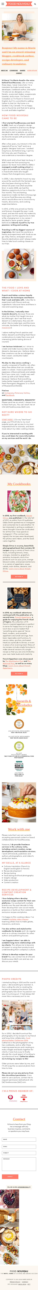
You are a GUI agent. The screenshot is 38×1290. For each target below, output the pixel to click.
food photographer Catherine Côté (16, 1039)
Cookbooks (14, 70)
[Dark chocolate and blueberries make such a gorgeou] (9, 1198)
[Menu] (3, 4)
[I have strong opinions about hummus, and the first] (9, 1236)
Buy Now (18, 576)
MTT (29, 1284)
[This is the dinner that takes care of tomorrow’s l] (9, 1217)
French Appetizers (23, 617)
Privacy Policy (15, 1282)
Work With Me (32, 70)
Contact (19, 73)
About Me (4, 70)
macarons (6, 328)
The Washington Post (14, 661)
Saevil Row (22, 1284)
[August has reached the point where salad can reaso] (9, 1255)
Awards (22, 70)
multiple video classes (18, 919)
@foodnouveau (23, 1187)
